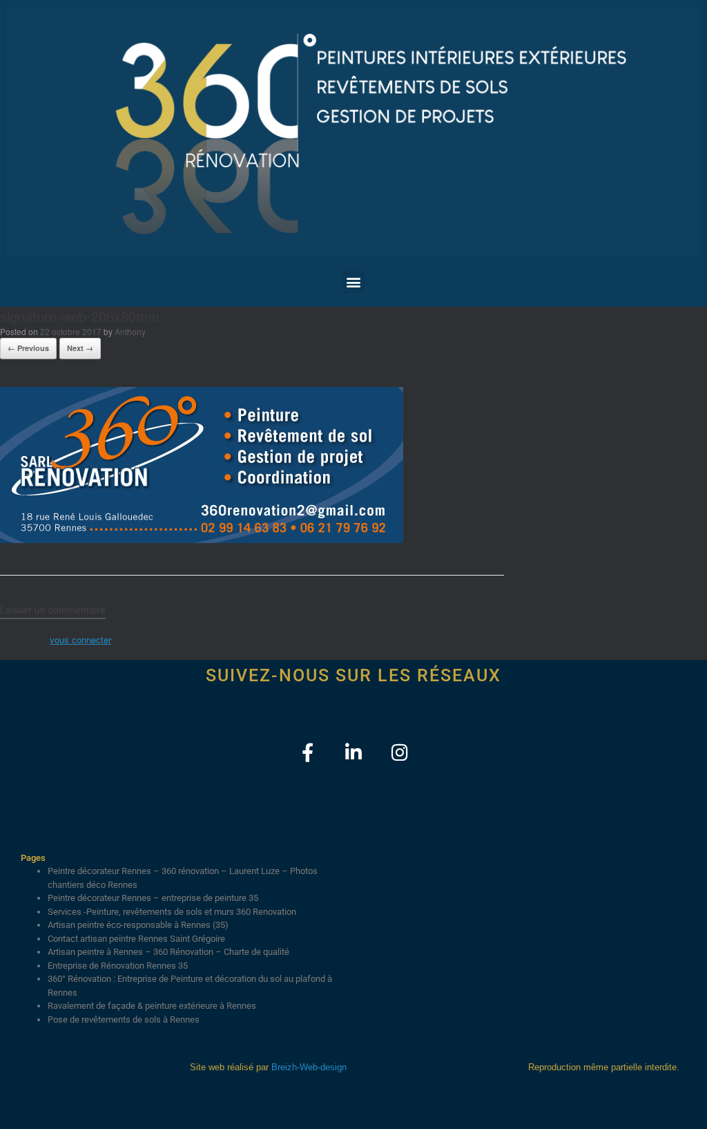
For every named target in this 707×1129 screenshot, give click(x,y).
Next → (80, 348)
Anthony (130, 331)
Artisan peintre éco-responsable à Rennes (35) (138, 925)
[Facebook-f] (307, 752)
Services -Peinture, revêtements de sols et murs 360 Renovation (172, 912)
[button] (353, 281)
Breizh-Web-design (309, 1067)
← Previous (28, 348)
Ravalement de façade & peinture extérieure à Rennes (152, 1005)
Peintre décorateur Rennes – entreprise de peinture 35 (153, 898)
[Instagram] (400, 752)
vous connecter (80, 639)
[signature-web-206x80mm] (201, 539)
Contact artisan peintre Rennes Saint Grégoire (136, 938)
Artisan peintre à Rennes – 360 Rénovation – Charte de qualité (168, 952)
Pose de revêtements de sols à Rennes (124, 1019)
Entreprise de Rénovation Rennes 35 (118, 965)
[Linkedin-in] (354, 752)
